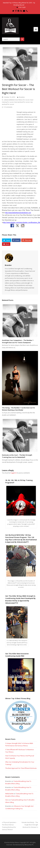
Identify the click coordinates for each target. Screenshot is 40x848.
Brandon (22, 97)
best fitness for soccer (22, 100)
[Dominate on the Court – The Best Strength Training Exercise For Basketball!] (20, 435)
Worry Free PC (29, 845)
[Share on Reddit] (22, 225)
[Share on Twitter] (17, 225)
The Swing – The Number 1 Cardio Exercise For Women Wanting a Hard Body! (18, 409)
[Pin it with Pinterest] (28, 225)
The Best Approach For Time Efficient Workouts (21, 768)
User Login (22, 7)
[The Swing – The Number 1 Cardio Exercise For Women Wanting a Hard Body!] (20, 378)
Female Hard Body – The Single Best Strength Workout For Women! (30, 824)
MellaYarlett (9, 794)
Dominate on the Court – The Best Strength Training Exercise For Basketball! (17, 456)
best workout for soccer (22, 102)
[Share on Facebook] (12, 225)
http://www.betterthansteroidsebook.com (18, 213)
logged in (14, 473)
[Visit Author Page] (20, 258)
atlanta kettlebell (9, 100)
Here (7, 800)
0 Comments (8, 107)
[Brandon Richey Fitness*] (10, 26)
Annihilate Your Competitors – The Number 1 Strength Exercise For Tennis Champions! (17, 341)
